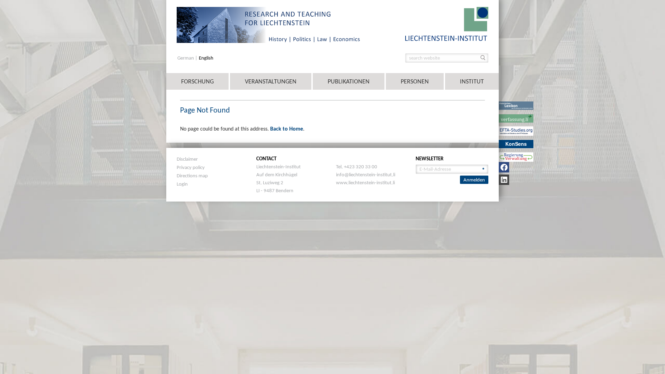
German (186, 58)
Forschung (197, 81)
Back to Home (286, 128)
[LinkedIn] (504, 180)
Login (182, 184)
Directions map (192, 175)
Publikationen (349, 81)
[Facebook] (504, 167)
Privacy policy (191, 167)
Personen (415, 81)
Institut (472, 81)
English (206, 58)
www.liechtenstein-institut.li (365, 182)
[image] (446, 23)
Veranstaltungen (270, 81)
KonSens (516, 143)
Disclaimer (187, 159)
